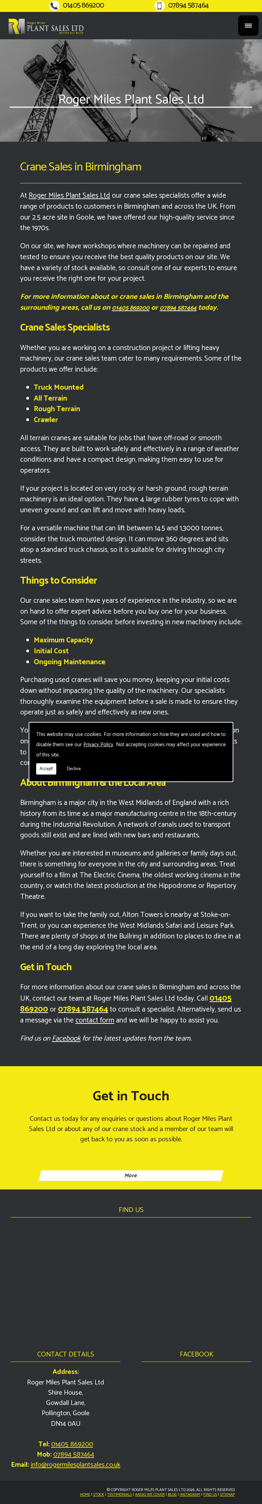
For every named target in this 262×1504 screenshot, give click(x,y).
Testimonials (119, 1494)
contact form (94, 1020)
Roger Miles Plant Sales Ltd (69, 195)
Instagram (190, 1494)
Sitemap (227, 1494)
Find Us (210, 1494)
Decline (74, 768)
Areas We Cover (150, 1494)
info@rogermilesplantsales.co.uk (75, 1465)
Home (85, 1494)
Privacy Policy (98, 744)
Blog (172, 1494)
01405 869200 (83, 5)
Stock (98, 1494)
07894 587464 (188, 5)
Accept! (46, 768)
